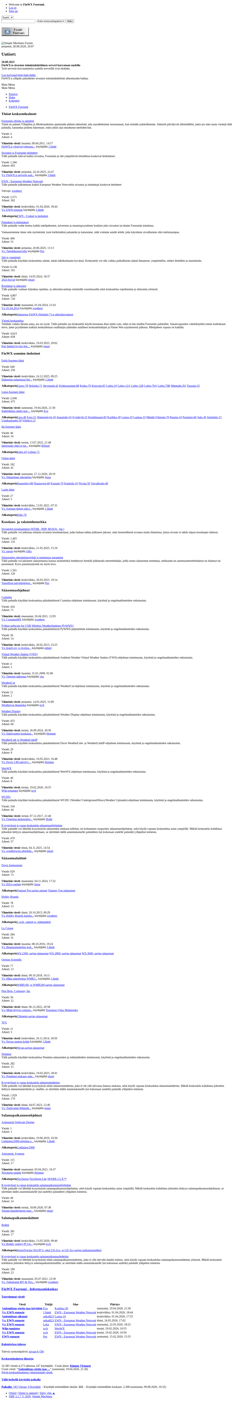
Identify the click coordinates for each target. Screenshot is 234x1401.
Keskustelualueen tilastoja (17, 1358)
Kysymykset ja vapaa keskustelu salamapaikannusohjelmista (36, 1185)
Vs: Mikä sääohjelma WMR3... (19, 978)
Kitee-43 (22, 452)
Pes (42, 251)
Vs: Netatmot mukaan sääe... (18, 1076)
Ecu (46, 411)
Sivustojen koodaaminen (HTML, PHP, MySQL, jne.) (32, 529)
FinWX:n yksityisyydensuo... (18, 146)
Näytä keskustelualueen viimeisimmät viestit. (27, 1372)
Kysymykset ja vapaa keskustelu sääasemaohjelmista (31, 825)
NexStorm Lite (38, 1178)
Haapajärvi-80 (25, 483)
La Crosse (7, 928)
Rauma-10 (176, 417)
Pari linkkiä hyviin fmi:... (15, 346)
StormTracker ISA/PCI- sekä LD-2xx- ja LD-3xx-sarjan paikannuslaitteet (59, 1250)
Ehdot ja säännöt (28, 1393)
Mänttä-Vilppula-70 (157, 417)
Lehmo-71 (34, 452)
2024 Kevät (8, 279)
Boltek (5, 1225)
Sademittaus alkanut (14, 1316)
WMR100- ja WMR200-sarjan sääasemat (41, 984)
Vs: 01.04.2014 (10, 308)
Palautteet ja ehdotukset (15, 222)
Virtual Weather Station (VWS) (19, 654)
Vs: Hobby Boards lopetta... (17, 915)
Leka (46, 1324)
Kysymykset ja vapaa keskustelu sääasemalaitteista (30, 1082)
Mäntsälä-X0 (178, 385)
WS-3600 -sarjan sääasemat (98, 953)
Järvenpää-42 (50, 385)
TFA (4, 1022)
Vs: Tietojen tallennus (14, 676)
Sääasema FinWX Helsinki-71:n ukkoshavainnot (45, 314)
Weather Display (11, 711)
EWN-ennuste (11, 1336)
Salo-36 (201, 417)
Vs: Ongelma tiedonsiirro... (17, 819)
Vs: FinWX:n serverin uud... (17, 175)
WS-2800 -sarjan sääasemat (65, 953)
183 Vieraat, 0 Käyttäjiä (21, 1386)
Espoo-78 (22, 385)
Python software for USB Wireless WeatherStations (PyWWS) (37, 625)
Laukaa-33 (139, 417)
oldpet (48, 648)
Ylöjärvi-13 (28, 420)
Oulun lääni (8, 458)
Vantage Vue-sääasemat (61, 890)
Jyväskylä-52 (79, 417)
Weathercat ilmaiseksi (13, 705)
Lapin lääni (7, 489)
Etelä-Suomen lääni (12, 360)
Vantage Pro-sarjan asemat (32, 890)
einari (31, 279)
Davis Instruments (11, 865)
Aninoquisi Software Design (17, 1122)
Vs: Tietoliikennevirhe (14, 251)
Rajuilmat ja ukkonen (13, 285)
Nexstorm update (11, 1172)
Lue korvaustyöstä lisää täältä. (18, 75)
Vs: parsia (7, 551)
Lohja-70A (150, 385)
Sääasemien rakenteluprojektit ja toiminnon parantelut (32, 557)
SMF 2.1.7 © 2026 (20, 1396)
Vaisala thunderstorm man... (17, 1210)
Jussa (48, 477)
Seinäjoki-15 (214, 417)
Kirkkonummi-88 (69, 385)
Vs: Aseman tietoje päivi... (16, 508)
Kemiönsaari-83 (97, 417)
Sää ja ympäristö (10, 257)
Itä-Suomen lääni (11, 426)
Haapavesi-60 (42, 483)
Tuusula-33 (193, 385)
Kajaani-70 (57, 483)
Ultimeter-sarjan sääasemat (32, 1016)
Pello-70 (22, 514)
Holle (49, 819)
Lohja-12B (137, 385)
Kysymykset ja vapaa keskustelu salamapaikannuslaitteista (35, 1256)
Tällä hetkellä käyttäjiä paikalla (21, 1379)
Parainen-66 (190, 417)
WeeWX (6, 768)
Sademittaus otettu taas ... (16, 411)
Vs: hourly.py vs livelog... (16, 648)
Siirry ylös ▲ (47, 1393)
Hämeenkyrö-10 (46, 417)
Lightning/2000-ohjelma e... (17, 1141)
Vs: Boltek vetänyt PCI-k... (17, 1244)
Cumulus (6, 597)
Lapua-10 (127, 417)
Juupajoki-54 (63, 417)
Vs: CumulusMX (11, 619)
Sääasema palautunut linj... (16, 379)
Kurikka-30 (114, 417)
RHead (45, 445)
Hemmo (51, 733)
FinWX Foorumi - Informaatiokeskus (29, 1289)
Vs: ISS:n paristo (11, 884)
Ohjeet (12, 1393)
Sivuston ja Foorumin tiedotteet (19, 152)
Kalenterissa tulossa (13, 1344)
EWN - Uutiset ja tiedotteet (32, 216)
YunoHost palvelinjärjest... (16, 583)
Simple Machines (42, 1396)
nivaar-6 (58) (36, 1351)
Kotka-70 (85, 385)
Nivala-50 (84, 483)
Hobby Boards (9, 896)
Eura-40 (21, 417)
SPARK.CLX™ (57, 1178)
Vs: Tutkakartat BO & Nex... (18, 1282)
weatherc (17, 190)
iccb (41, 705)
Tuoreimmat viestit (13, 1296)
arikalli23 (48, 1316)
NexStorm (23, 1178)
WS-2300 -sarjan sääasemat (33, 953)
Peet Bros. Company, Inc (15, 991)
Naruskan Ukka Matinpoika (62, 1010)
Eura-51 (31, 417)
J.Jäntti (52, 146)
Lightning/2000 (26, 1147)
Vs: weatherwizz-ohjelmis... (17, 851)
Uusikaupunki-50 (11, 420)
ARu (29, 551)
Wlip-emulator (9, 790)
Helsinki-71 (35, 385)
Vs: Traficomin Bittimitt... (16, 1108)
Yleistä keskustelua (12, 320)
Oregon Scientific (11, 959)
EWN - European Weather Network (22, 181)
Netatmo (6, 1054)
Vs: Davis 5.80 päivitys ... (16, 762)
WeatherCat (8, 682)
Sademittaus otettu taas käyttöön (22, 1308)
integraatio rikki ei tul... (14, 445)
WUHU (6, 796)
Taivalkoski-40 (99, 483)
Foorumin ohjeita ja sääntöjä (17, 121)
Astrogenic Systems (12, 1153)
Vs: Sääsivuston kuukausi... (17, 733)
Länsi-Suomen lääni (12, 392)
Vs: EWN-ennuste (12, 209)
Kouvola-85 (98, 385)
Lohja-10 (111, 385)
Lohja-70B (164, 385)
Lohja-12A (124, 385)
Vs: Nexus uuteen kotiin (15, 1041)
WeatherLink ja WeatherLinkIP (19, 739)
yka (42, 676)
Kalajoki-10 (71, 483)
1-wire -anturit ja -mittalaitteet (34, 922)
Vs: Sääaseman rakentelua (16, 477)
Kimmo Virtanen (80, 1365)
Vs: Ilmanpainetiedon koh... (17, 947)
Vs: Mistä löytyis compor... (17, 1010)
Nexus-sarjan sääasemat (30, 1047)
